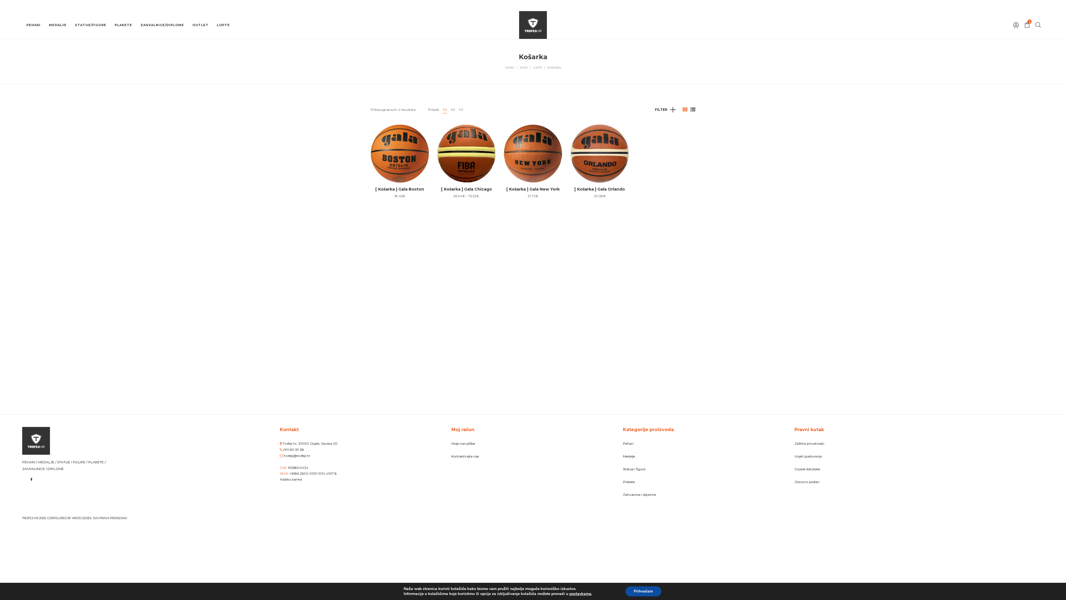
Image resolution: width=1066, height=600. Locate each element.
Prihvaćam (643, 591)
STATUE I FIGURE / (72, 462)
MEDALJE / (47, 462)
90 (461, 110)
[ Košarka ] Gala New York (533, 189)
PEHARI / (30, 462)
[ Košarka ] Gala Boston (399, 189)
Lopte (537, 67)
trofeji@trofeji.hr (297, 456)
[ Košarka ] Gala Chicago (466, 189)
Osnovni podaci (807, 482)
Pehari (628, 443)
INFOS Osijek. (82, 518)
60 (453, 110)
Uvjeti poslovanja (808, 456)
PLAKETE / (97, 462)
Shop (524, 67)
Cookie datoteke (807, 469)
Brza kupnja (399, 150)
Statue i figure (634, 469)
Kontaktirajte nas (465, 456)
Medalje (629, 456)
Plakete (629, 482)
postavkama (580, 593)
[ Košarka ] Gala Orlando (599, 189)
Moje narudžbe (463, 443)
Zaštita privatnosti (809, 443)
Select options (400, 171)
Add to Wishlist (420, 133)
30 (445, 110)
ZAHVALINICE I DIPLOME (43, 469)
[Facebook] (31, 479)
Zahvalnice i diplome (639, 494)
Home (509, 67)
